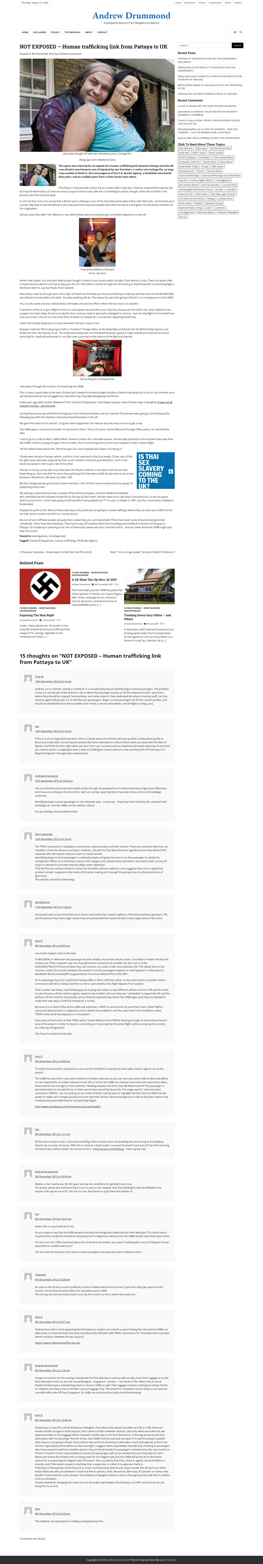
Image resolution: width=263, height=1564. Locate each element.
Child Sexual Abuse (223, 157)
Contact (238, 2)
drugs (205, 166)
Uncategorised (57, 536)
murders (231, 189)
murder (219, 189)
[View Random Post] (235, 32)
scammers (220, 207)
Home (178, 2)
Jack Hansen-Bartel (188, 184)
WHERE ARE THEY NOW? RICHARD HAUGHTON (212, 106)
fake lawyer (218, 166)
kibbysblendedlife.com (189, 129)
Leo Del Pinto (230, 184)
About (228, 2)
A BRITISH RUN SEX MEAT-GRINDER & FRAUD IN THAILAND (207, 94)
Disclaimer (189, 2)
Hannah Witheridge (189, 175)
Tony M (39, 676)
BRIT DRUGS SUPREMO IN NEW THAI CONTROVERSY (213, 138)
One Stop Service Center (191, 198)
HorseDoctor (42, 902)
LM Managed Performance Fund (195, 189)
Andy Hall (184, 152)
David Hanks (209, 162)
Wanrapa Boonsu (206, 212)
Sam (37, 1508)
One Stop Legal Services (223, 194)
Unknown (40, 1274)
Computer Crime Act (189, 162)
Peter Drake (185, 203)
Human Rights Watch (201, 180)
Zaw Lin (183, 217)
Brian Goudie (216, 152)
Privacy (201, 2)
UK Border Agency (87, 540)
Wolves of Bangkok (228, 212)
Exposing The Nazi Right (37, 615)
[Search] (240, 32)
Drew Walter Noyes (188, 166)
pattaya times (226, 198)
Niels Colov (201, 194)
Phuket (198, 203)
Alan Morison (186, 148)
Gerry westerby (44, 834)
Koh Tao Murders (211, 184)
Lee (37, 726)
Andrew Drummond (131, 15)
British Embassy (187, 157)
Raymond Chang (213, 203)
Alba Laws (201, 148)
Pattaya (211, 198)
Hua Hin (183, 180)
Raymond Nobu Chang (190, 207)
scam (208, 207)
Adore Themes (167, 1560)
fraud (200, 171)
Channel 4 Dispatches (41, 540)
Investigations (39, 536)
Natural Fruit (185, 194)
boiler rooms (199, 152)
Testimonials (215, 2)
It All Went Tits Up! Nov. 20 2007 (94, 579)
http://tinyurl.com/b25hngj (108, 1149)
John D (39, 941)
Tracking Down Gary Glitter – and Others (147, 617)
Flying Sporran (28, 608)
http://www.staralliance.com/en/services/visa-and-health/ (68, 1106)
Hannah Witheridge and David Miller (221, 175)
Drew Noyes (226, 162)
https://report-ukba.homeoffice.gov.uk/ (57, 1343)
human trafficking (65, 540)
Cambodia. (204, 157)
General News (214, 171)
